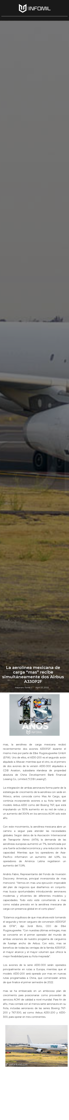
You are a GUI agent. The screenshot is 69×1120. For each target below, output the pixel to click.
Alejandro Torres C (23, 687)
